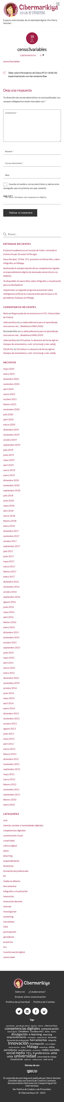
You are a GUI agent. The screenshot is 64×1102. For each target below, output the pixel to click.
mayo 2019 (8, 460)
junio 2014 (8, 693)
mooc (23, 1047)
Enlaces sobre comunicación (30, 996)
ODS (5, 926)
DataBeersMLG (37, 1031)
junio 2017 (8, 556)
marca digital (50, 1044)
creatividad (8, 840)
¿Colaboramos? (37, 991)
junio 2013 (8, 733)
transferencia (41, 1053)
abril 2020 (8, 419)
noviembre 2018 (11, 485)
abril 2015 (8, 662)
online (52, 1047)
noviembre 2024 (11, 384)
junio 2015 (8, 652)
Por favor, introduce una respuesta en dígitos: (26, 197)
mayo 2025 (8, 368)
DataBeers (23, 1031)
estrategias (32, 1037)
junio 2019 (8, 455)
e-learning (35, 1034)
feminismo (8, 866)
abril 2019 (8, 465)
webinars (27, 1059)
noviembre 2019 (11, 434)
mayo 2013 (8, 738)
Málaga (32, 1046)
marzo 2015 (9, 667)
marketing (8, 916)
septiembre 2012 (11, 769)
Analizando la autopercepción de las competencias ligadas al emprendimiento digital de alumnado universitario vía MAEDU (31, 272)
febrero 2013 (9, 754)
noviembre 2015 (11, 637)
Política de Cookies (44, 1001)
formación (52, 1037)
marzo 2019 (9, 470)
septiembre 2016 (11, 596)
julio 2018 (8, 495)
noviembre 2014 (11, 683)
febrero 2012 (9, 784)
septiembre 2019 (11, 444)
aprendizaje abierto (23, 1026)
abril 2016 (8, 617)
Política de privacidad (18, 1001)
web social (48, 1059)
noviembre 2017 (11, 536)
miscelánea (8, 921)
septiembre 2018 (11, 490)
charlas (40, 1026)
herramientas (10, 886)
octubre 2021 (10, 399)
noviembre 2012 (11, 764)
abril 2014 (8, 703)
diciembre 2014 (11, 678)
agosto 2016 (9, 602)
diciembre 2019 (11, 429)
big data (34, 1026)
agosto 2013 (9, 728)
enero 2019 (9, 475)
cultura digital (10, 845)
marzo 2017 (9, 566)
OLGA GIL (8, 349)
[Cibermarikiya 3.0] (31, 15)
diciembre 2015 (11, 632)
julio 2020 (8, 414)
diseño (53, 1031)
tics (5, 947)
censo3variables (31, 49)
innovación (8, 896)
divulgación (19, 1034)
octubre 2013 (10, 723)
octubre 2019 (10, 439)
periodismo (8, 937)
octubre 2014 (10, 688)
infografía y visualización (15, 891)
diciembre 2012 (11, 759)
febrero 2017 (9, 571)
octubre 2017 (10, 541)
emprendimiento (11, 860)
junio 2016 (8, 607)
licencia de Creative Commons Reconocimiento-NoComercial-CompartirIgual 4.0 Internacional (32, 1083)
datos (6, 850)
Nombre (9, 151)
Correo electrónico (14, 163)
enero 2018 (9, 526)
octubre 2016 (10, 591)
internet (7, 906)
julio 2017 (8, 551)
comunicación (50, 1028)
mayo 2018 (8, 505)
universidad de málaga (46, 1056)
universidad (9, 957)
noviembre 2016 (11, 586)
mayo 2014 (8, 698)
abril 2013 (8, 743)
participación (9, 931)
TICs (29, 1053)
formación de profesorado (15, 871)
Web (7, 175)
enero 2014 (9, 708)
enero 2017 (9, 576)
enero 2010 (9, 804)
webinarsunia (37, 1059)
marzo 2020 (9, 424)
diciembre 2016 (11, 581)
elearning (8, 855)
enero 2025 (9, 374)
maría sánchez (14, 1047)
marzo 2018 (9, 515)
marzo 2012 (9, 779)
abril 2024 (8, 389)
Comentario (11, 113)
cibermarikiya (28, 55)
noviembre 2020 (11, 409)
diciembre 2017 (11, 531)
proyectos (8, 942)
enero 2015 (9, 673)
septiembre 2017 (11, 546)
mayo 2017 (8, 561)
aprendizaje (10, 1026)
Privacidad (45, 1089)
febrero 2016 (9, 622)
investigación (9, 911)
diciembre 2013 (11, 713)
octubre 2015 (10, 642)
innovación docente (12, 901)
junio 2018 (8, 500)
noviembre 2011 (11, 789)
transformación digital (14, 952)
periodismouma (24, 1050)
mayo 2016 (8, 612)
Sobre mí (20, 991)
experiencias (42, 1037)
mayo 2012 (8, 774)
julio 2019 (8, 450)
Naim (5, 313)
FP (4, 876)
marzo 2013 (9, 749)
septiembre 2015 (11, 647)
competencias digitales (14, 830)
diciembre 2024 (11, 379)
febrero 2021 (9, 404)
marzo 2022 (9, 394)
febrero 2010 (9, 799)
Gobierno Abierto (11, 881)
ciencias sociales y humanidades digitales (23, 825)
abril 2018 (8, 510)
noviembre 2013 (11, 718)
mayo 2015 (8, 657)
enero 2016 (9, 627)
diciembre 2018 (11, 480)
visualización (16, 1059)
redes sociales (51, 1049)
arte (5, 820)
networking (43, 1047)
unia (10, 1056)
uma (54, 1052)
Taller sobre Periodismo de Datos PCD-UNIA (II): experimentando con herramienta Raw (32, 74)
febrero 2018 (9, 520)
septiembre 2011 (11, 794)
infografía (52, 1040)
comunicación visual (13, 835)
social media (15, 1052)
